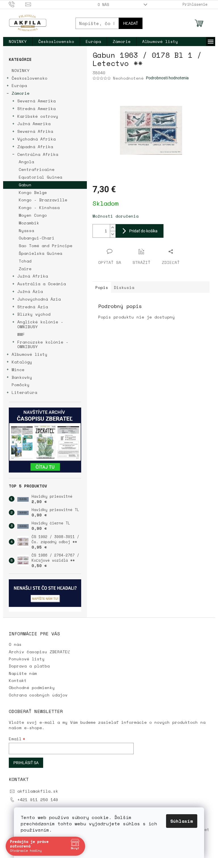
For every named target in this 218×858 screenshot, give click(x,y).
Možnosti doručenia (116, 216)
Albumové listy (29, 354)
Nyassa (26, 230)
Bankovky (22, 377)
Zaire (25, 269)
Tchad (25, 261)
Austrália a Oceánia (41, 284)
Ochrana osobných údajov (38, 695)
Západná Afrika (35, 147)
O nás (103, 4)
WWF (21, 334)
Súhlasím (181, 821)
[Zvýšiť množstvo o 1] (113, 227)
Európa (19, 85)
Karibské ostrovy (37, 116)
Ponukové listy (27, 659)
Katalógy (22, 362)
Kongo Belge (33, 192)
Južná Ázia (30, 291)
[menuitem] (17, 41)
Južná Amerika (34, 124)
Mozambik (29, 223)
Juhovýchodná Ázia (39, 299)
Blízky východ (34, 314)
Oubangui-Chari (36, 238)
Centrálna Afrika (37, 154)
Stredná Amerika (36, 108)
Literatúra (24, 392)
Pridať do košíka (143, 231)
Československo (29, 78)
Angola (26, 162)
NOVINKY (21, 70)
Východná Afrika (36, 139)
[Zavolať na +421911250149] (17, 4)
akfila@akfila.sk (37, 791)
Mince (18, 370)
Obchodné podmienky (32, 687)
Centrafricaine (36, 169)
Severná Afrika (35, 131)
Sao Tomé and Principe (45, 246)
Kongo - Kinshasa (39, 207)
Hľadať (130, 23)
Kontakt (18, 680)
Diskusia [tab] (124, 287)
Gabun (25, 185)
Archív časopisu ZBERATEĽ (39, 652)
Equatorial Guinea (40, 177)
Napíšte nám (23, 673)
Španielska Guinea (40, 253)
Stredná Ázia (32, 307)
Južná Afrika (32, 276)
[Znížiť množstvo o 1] (113, 234)
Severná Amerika (36, 101)
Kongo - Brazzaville (43, 200)
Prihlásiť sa (26, 762)
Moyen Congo (33, 215)
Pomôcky (21, 385)
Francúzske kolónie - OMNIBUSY (42, 344)
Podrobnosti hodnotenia (167, 78)
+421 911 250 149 (37, 800)
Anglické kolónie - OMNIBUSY (40, 324)
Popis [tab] (101, 287)
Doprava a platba (29, 666)
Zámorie (21, 93)
